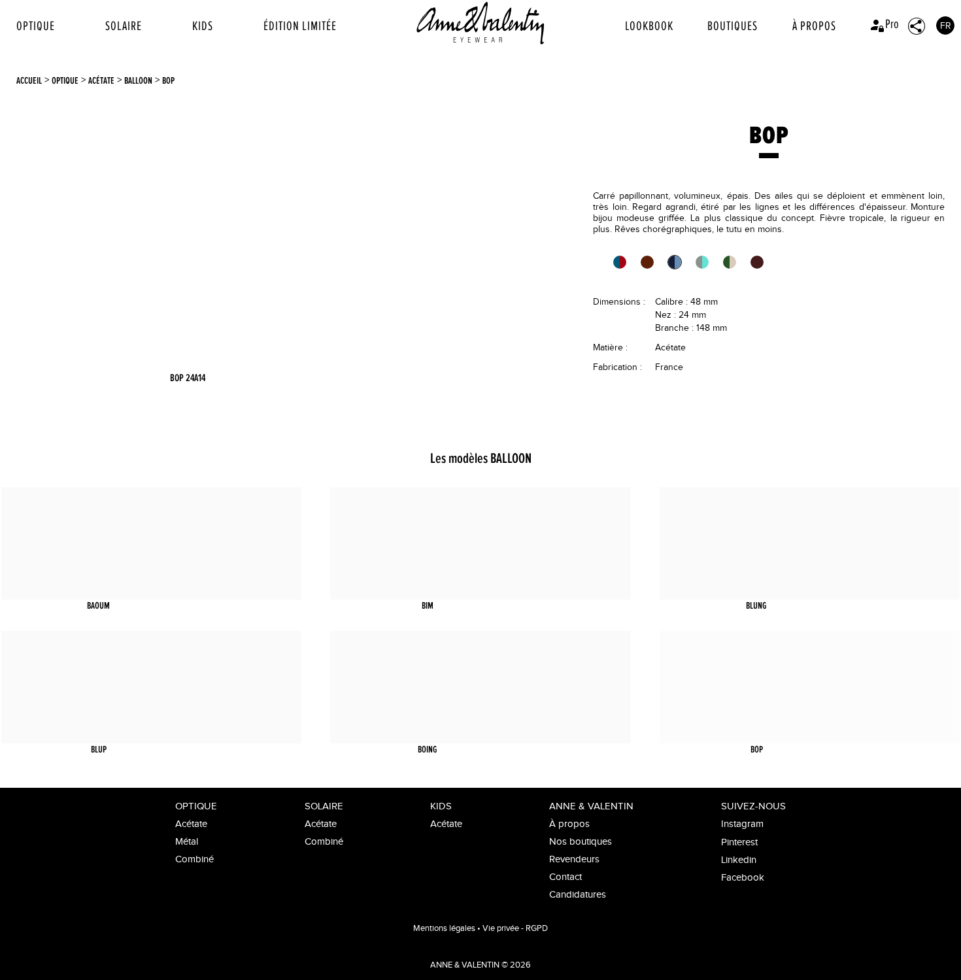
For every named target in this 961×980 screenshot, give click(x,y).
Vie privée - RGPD (515, 928)
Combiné (194, 859)
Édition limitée (300, 26)
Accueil (29, 80)
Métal (186, 841)
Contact (565, 877)
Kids (202, 26)
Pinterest (739, 842)
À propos (814, 26)
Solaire (123, 26)
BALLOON (138, 80)
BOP (168, 80)
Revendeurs (574, 859)
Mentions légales (444, 928)
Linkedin (738, 860)
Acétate (101, 80)
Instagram (742, 824)
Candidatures (577, 894)
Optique (35, 26)
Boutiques (732, 26)
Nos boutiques (580, 841)
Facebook (742, 877)
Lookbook (649, 26)
